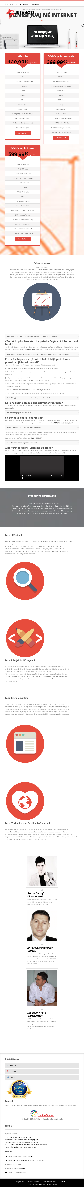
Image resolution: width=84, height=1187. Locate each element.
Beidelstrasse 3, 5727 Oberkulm (24, 1156)
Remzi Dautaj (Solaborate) (35, 895)
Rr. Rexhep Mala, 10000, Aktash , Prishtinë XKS (28, 1160)
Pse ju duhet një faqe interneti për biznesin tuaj (20, 1147)
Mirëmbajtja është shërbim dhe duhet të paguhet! (21, 1140)
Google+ (13, 1071)
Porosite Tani (22, 133)
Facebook (13, 1065)
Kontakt (62, 1182)
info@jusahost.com (19, 1172)
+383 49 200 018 (19, 1168)
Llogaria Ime (36, 4)
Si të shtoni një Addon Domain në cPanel (18, 1137)
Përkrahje (25, 4)
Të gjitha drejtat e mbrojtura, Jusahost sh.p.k (42, 1184)
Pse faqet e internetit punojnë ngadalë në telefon (21, 1142)
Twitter (13, 1077)
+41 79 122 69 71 (12, 4)
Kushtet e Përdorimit (49, 1182)
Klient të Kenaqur (33, 1182)
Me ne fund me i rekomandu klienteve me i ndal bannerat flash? (26, 1145)
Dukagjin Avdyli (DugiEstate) (36, 1014)
